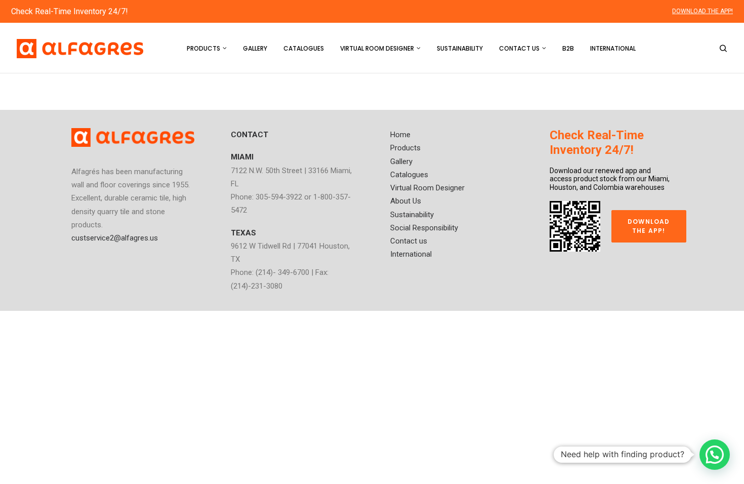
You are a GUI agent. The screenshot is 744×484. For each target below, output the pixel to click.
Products (203, 48)
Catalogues (303, 48)
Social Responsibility (424, 227)
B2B (568, 48)
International (613, 48)
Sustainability (460, 48)
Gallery (255, 48)
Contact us (519, 48)
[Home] (132, 137)
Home (400, 134)
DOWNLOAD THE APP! (702, 11)
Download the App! (650, 226)
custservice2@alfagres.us (114, 238)
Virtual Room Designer (377, 48)
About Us (405, 201)
